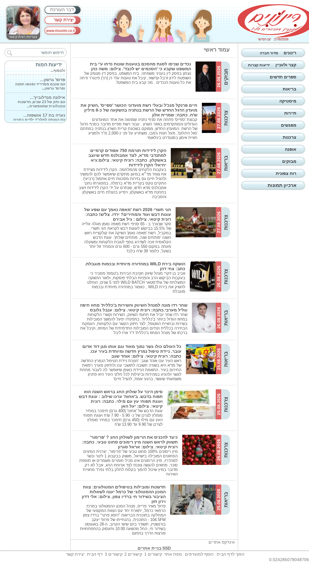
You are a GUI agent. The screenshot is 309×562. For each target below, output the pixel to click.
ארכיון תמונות (282, 185)
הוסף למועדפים (199, 554)
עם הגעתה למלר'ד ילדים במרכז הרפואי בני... (39, 117)
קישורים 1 (153, 554)
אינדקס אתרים (222, 542)
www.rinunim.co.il (60, 31)
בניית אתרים (149, 548)
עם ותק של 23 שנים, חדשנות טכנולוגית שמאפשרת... (41, 99)
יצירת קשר (64, 19)
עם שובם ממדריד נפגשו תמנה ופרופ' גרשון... (40, 81)
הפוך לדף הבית (230, 554)
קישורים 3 (114, 554)
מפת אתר (173, 554)
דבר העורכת (62, 9)
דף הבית (95, 554)
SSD (166, 548)
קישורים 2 (133, 554)
